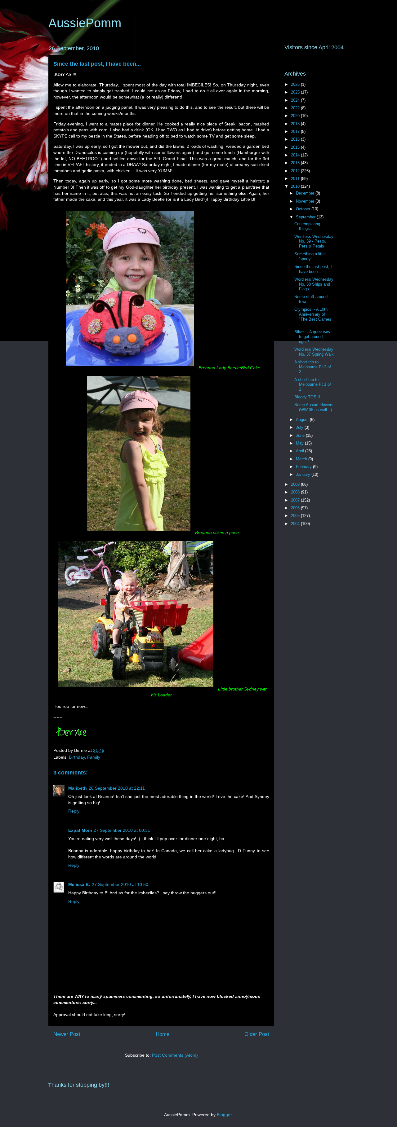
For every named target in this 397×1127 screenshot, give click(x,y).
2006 (296, 508)
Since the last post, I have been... (97, 64)
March (302, 459)
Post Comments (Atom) (175, 1055)
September (306, 217)
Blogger (224, 1114)
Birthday (77, 757)
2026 (296, 84)
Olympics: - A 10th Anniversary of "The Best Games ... (312, 316)
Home (162, 1034)
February (304, 466)
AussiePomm (84, 23)
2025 (296, 92)
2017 (296, 131)
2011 (296, 178)
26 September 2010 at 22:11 (117, 788)
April (300, 451)
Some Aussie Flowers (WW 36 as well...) (313, 407)
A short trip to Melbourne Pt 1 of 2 (312, 384)
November (305, 201)
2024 (296, 100)
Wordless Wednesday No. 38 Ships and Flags (313, 284)
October (303, 209)
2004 (296, 523)
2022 (296, 108)
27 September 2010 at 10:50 (120, 884)
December (305, 193)
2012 (296, 171)
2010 (296, 186)
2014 (296, 155)
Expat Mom (80, 830)
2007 (296, 500)
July (300, 427)
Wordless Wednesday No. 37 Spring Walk (314, 352)
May (300, 443)
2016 (296, 139)
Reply (73, 811)
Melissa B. (79, 884)
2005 (296, 515)
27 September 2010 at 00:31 (122, 830)
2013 (296, 162)
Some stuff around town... (311, 299)
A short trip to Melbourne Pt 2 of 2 (312, 367)
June (301, 435)
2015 (296, 147)
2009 (296, 484)
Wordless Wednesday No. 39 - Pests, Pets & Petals (313, 241)
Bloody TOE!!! (307, 397)
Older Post (256, 1034)
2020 (296, 115)
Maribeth (77, 788)
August (303, 419)
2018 (296, 123)
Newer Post (66, 1034)
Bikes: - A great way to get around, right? (312, 337)
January (303, 474)
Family (93, 757)
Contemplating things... (307, 226)
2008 (296, 492)
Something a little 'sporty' (310, 256)
